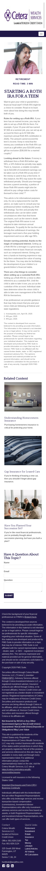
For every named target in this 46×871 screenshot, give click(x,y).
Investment (30, 831)
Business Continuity (11, 788)
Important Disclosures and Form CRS (19, 785)
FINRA (5, 678)
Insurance (29, 837)
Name (6, 563)
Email (6, 571)
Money (28, 843)
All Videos (29, 852)
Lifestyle (28, 846)
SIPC (11, 678)
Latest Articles (31, 849)
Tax (26, 840)
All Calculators (31, 855)
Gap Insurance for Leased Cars (22, 471)
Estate (28, 834)
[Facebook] (3, 866)
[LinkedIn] (12, 866)
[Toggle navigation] (41, 34)
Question (8, 580)
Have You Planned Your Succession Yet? (17, 527)
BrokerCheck (30, 617)
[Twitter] (8, 866)
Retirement (30, 828)
